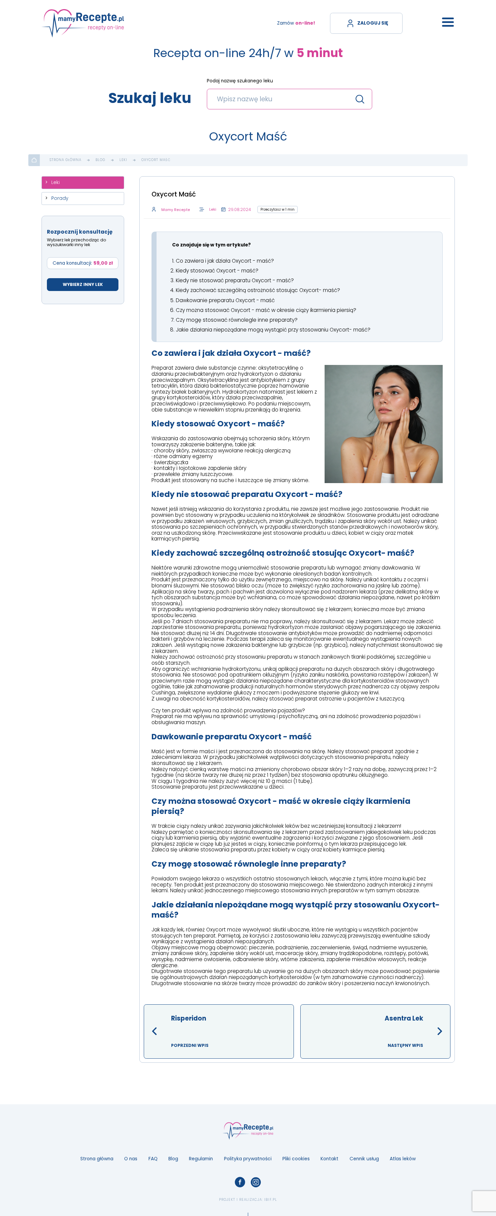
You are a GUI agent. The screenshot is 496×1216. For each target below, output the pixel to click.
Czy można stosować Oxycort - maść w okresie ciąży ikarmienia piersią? (266, 310)
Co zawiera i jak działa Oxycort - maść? (225, 260)
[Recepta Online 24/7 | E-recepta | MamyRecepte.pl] (83, 23)
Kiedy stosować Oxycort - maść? (217, 270)
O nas (130, 1159)
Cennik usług (364, 1159)
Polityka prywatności (248, 1159)
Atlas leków (403, 1159)
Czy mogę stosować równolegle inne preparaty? (237, 319)
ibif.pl (270, 1199)
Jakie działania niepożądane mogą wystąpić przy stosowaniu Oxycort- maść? (273, 329)
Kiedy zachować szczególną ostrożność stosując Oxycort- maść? (258, 290)
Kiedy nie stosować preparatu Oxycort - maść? (235, 280)
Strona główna (65, 160)
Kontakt (329, 1159)
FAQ (153, 1159)
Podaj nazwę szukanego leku (240, 81)
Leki (123, 160)
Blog (100, 160)
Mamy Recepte (175, 209)
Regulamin (201, 1159)
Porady (59, 198)
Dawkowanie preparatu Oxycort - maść (225, 300)
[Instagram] (256, 1182)
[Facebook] (240, 1182)
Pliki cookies (296, 1159)
